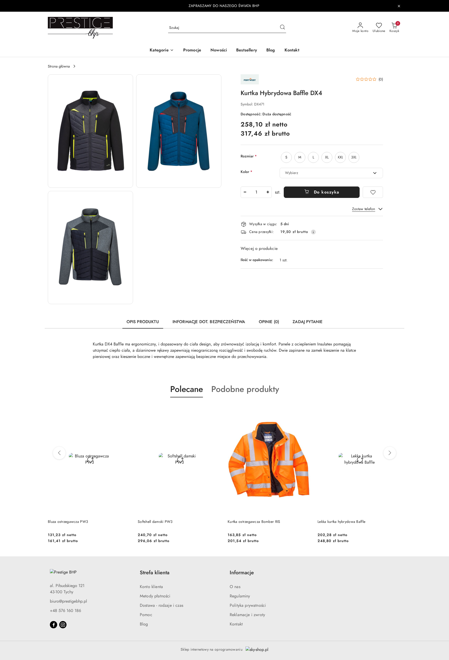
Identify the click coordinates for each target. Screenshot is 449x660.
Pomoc (146, 615)
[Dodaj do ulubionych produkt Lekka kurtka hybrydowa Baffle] (395, 410)
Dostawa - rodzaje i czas (161, 605)
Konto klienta (151, 587)
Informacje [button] (242, 572)
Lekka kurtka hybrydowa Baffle (341, 521)
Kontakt (236, 624)
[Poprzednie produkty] (59, 453)
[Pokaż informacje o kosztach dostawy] (313, 232)
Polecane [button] (186, 389)
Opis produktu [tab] (143, 322)
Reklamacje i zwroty (247, 615)
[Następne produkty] (389, 453)
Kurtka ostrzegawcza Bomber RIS (254, 521)
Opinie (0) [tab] (269, 322)
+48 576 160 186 (65, 611)
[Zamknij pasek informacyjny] (399, 6)
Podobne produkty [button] (245, 389)
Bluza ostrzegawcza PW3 (68, 521)
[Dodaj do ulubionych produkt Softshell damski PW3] (215, 410)
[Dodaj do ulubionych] (373, 192)
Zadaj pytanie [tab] (307, 322)
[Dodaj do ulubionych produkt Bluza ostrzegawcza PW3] (125, 410)
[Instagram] (63, 624)
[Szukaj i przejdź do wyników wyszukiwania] (282, 28)
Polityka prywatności (248, 605)
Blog (144, 624)
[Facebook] (53, 624)
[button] (162, 50)
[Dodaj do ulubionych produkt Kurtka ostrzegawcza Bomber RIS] (305, 410)
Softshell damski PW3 (155, 521)
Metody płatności (155, 596)
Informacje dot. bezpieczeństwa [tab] (209, 322)
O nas (235, 587)
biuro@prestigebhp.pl (68, 601)
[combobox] (331, 173)
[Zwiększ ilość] (268, 192)
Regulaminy (240, 596)
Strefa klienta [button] (154, 572)
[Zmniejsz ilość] (245, 192)
